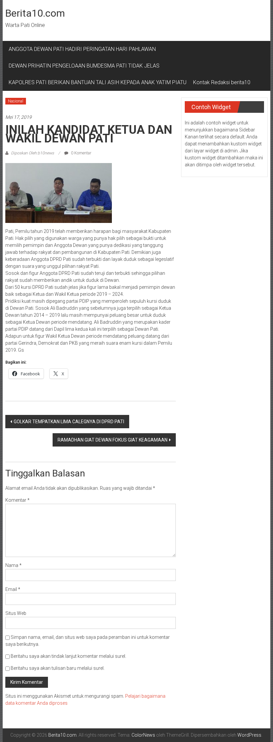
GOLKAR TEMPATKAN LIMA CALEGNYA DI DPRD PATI (69, 421)
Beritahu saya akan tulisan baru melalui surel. (58, 668)
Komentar (17, 500)
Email (12, 589)
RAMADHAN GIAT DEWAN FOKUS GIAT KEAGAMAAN (112, 440)
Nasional (15, 101)
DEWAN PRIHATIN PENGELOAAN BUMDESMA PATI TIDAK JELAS (84, 66)
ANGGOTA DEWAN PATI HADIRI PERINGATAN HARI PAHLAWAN (83, 49)
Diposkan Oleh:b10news (32, 153)
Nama (13, 565)
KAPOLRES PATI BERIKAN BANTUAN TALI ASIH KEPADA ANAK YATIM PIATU (97, 82)
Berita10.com (35, 13)
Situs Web (15, 613)
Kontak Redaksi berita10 (221, 82)
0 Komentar (80, 153)
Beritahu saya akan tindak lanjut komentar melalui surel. (68, 656)
